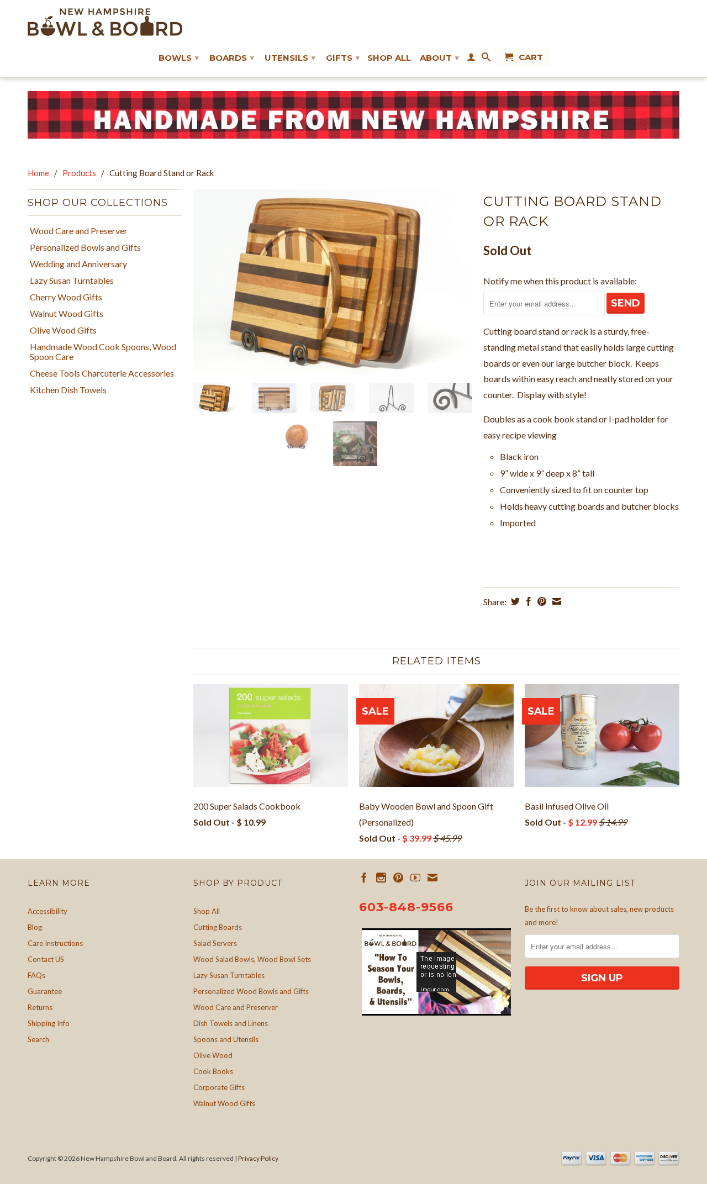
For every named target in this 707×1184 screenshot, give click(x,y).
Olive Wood (213, 1055)
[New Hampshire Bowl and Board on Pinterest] (398, 877)
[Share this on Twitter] (514, 601)
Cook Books (213, 1071)
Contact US (46, 959)
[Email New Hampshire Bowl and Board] (432, 877)
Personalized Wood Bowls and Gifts (251, 991)
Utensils (290, 57)
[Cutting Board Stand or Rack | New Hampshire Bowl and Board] (332, 282)
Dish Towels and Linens (230, 1023)
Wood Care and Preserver (79, 231)
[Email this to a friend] (555, 601)
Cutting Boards (217, 927)
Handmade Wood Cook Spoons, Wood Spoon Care (103, 352)
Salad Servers (215, 943)
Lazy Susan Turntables (72, 281)
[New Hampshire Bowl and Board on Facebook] (364, 877)
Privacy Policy (258, 1158)
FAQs (36, 975)
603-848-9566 (406, 907)
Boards (231, 57)
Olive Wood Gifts (63, 330)
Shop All (389, 58)
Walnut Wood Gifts (66, 314)
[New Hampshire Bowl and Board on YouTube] (415, 877)
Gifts (343, 57)
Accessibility (47, 911)
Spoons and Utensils (225, 1039)
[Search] (486, 59)
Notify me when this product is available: (560, 281)
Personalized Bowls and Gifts (85, 247)
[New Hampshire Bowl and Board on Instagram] (381, 877)
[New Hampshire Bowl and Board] (105, 22)
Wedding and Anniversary (78, 264)
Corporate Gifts (219, 1087)
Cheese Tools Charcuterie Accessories (102, 373)
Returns (40, 1007)
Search (38, 1039)
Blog (35, 927)
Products (79, 173)
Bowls (179, 57)
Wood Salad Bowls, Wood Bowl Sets (252, 959)
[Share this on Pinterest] (540, 601)
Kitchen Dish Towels (68, 390)
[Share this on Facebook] (527, 601)
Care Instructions (55, 943)
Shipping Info (49, 1023)
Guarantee (45, 991)
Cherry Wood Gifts (66, 297)
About (439, 57)
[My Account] (471, 59)
